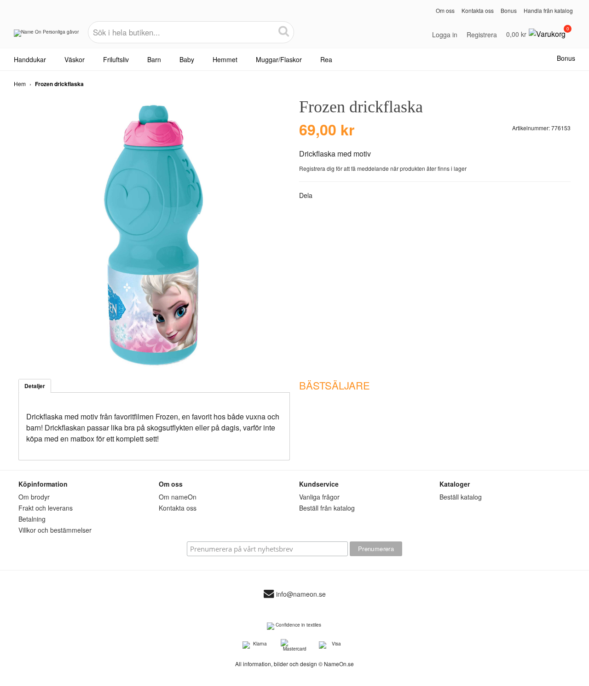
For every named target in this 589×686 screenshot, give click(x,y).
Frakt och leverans (45, 507)
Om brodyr (34, 496)
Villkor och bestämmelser (55, 530)
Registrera (482, 34)
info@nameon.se (301, 594)
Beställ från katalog (327, 507)
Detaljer (34, 386)
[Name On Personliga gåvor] (46, 36)
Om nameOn (177, 496)
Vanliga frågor (319, 496)
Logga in (444, 34)
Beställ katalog (460, 496)
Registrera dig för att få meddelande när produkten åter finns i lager (383, 168)
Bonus (509, 10)
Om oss (445, 10)
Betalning (32, 518)
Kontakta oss (478, 10)
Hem (20, 83)
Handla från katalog (548, 10)
